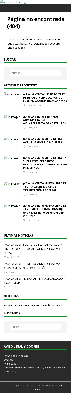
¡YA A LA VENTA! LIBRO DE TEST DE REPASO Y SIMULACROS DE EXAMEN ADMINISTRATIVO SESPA (45, 97)
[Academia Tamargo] (13, 2)
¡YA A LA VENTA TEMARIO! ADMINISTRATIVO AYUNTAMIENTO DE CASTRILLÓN (45, 120)
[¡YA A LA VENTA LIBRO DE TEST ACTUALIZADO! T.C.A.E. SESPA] (12, 139)
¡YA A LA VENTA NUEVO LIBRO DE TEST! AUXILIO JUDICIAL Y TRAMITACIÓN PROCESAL (45, 187)
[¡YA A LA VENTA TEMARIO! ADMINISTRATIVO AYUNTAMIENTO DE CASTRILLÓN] (12, 117)
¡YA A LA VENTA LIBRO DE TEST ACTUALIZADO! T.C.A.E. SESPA (43, 140)
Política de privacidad (16, 355)
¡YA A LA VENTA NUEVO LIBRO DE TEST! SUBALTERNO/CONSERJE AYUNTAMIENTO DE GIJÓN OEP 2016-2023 (45, 211)
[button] (66, 8)
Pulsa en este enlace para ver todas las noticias (33, 305)
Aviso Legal (10, 363)
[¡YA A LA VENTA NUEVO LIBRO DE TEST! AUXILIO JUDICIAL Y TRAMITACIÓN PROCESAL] (12, 183)
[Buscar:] (35, 73)
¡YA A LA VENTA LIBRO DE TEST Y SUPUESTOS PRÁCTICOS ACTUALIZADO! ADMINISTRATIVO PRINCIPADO (45, 163)
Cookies (8, 359)
